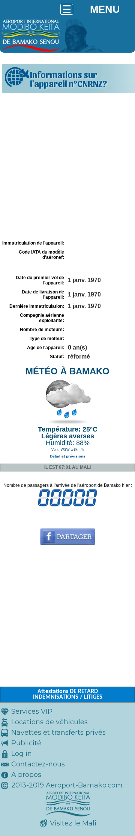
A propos (26, 775)
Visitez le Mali (73, 823)
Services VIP (31, 711)
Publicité (26, 743)
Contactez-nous (38, 764)
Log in (21, 753)
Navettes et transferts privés (58, 732)
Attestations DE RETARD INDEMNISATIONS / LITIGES (67, 694)
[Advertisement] (67, 166)
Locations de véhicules (49, 722)
